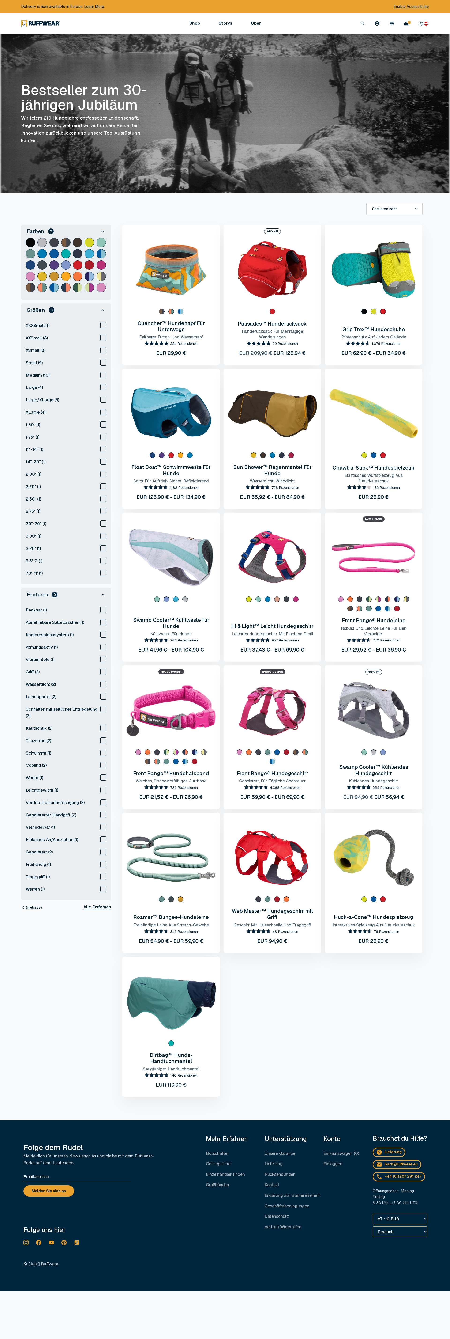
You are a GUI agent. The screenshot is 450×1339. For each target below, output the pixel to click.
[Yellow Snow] (54, 276)
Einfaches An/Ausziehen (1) (52, 839)
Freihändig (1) (38, 864)
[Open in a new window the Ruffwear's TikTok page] (76, 1242)
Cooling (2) (36, 765)
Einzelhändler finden (225, 1174)
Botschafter (217, 1153)
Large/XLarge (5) (42, 399)
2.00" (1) (33, 474)
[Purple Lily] (54, 265)
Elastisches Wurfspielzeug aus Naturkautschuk (374, 478)
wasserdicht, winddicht (272, 481)
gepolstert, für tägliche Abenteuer (272, 781)
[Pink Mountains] (101, 287)
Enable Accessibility (411, 6)
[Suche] (362, 23)
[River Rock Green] (30, 253)
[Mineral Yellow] (42, 276)
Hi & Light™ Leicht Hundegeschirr (272, 626)
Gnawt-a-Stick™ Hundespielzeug (374, 467)
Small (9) (34, 362)
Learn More (94, 6)
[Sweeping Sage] (77, 287)
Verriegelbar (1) (40, 827)
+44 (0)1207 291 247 (403, 1176)
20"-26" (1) (36, 523)
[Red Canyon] (89, 265)
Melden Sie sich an (49, 1190)
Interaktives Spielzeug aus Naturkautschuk (374, 925)
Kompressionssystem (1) (50, 634)
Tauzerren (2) (38, 740)
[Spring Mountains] (42, 287)
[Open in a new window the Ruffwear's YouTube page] (51, 1242)
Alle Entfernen (97, 907)
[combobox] (394, 209)
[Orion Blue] (42, 265)
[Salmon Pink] (277, 599)
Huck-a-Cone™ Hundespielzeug (373, 917)
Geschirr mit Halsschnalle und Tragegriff (272, 925)
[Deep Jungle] (66, 287)
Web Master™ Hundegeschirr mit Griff (272, 914)
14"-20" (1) (36, 461)
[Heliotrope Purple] (66, 265)
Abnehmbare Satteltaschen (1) (55, 622)
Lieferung (274, 1163)
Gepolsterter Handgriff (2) (51, 815)
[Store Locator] (391, 23)
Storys (225, 23)
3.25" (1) (33, 548)
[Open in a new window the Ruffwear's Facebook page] (38, 1242)
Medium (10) (38, 375)
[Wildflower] (89, 276)
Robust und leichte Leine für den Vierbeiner (373, 631)
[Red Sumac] (77, 265)
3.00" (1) (33, 536)
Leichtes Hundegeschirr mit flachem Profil (272, 634)
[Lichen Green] (89, 242)
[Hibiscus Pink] (291, 455)
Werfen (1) (35, 889)
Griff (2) (33, 672)
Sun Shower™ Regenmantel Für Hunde (272, 470)
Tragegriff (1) (38, 877)
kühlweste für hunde (171, 634)
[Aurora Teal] (66, 253)
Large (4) (34, 387)
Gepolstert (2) (39, 852)
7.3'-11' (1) (34, 573)
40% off (272, 231)
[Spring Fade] (359, 608)
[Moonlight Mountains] (30, 287)
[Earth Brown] (77, 242)
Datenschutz (277, 1216)
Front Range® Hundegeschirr (272, 773)
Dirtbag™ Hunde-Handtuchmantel (171, 1058)
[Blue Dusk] (42, 253)
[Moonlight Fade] (66, 242)
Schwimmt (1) (38, 753)
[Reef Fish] (89, 287)
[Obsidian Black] (30, 242)
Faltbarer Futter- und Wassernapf (171, 337)
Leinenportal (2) (41, 696)
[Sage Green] (101, 242)
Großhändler (218, 1184)
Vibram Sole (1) (40, 659)
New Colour (373, 519)
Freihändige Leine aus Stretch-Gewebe (171, 925)
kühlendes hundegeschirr (373, 781)
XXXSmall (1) (37, 325)
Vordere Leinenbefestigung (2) (55, 802)
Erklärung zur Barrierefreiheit (292, 1195)
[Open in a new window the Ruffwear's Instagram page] (26, 1242)
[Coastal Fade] (101, 253)
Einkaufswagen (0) (341, 1153)
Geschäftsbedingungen (287, 1206)
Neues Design (171, 672)
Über (256, 23)
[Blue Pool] (54, 253)
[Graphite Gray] (42, 242)
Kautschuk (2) (39, 728)
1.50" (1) (33, 424)
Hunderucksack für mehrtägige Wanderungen (272, 334)
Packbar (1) (36, 610)
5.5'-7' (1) (34, 561)
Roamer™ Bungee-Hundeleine (171, 917)
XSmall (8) (35, 350)
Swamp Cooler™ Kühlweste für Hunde (171, 623)
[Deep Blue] (30, 265)
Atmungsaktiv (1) (42, 647)
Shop (194, 23)
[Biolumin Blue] (89, 253)
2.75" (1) (33, 511)
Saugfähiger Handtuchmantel (171, 1069)
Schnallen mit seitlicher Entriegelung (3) (62, 712)
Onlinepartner (219, 1163)
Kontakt (272, 1184)
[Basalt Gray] (54, 242)
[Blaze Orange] (77, 276)
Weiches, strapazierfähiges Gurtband (171, 781)
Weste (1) (34, 777)
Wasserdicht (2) (41, 684)
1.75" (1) (33, 437)
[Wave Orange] (66, 276)
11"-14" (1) (34, 449)
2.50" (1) (33, 499)
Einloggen (332, 1163)
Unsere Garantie (280, 1153)
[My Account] (377, 23)
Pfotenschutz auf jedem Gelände (373, 337)
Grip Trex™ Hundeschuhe (373, 329)
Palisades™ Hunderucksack (272, 323)
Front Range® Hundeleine (373, 620)
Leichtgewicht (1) (42, 790)
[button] (66, 231)
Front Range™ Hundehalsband (171, 773)
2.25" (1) (33, 486)
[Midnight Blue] (77, 253)
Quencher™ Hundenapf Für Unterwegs (171, 326)
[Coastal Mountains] (54, 287)
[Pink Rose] (30, 276)
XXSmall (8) (37, 338)
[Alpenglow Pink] (101, 265)
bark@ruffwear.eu (401, 1164)
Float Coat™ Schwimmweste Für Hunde (171, 470)
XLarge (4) (36, 412)
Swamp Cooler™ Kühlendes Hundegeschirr (373, 770)
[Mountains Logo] (101, 276)
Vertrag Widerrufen (283, 1226)
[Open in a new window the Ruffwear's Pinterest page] (64, 1242)
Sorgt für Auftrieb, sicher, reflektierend (171, 481)
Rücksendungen (280, 1174)
